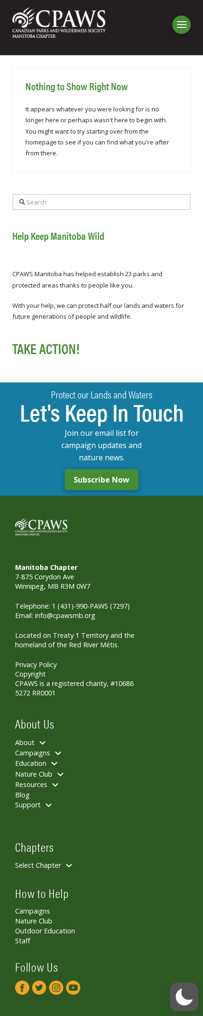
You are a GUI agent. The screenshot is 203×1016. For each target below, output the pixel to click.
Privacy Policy (36, 664)
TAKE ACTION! (45, 348)
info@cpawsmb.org (65, 615)
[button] (181, 25)
